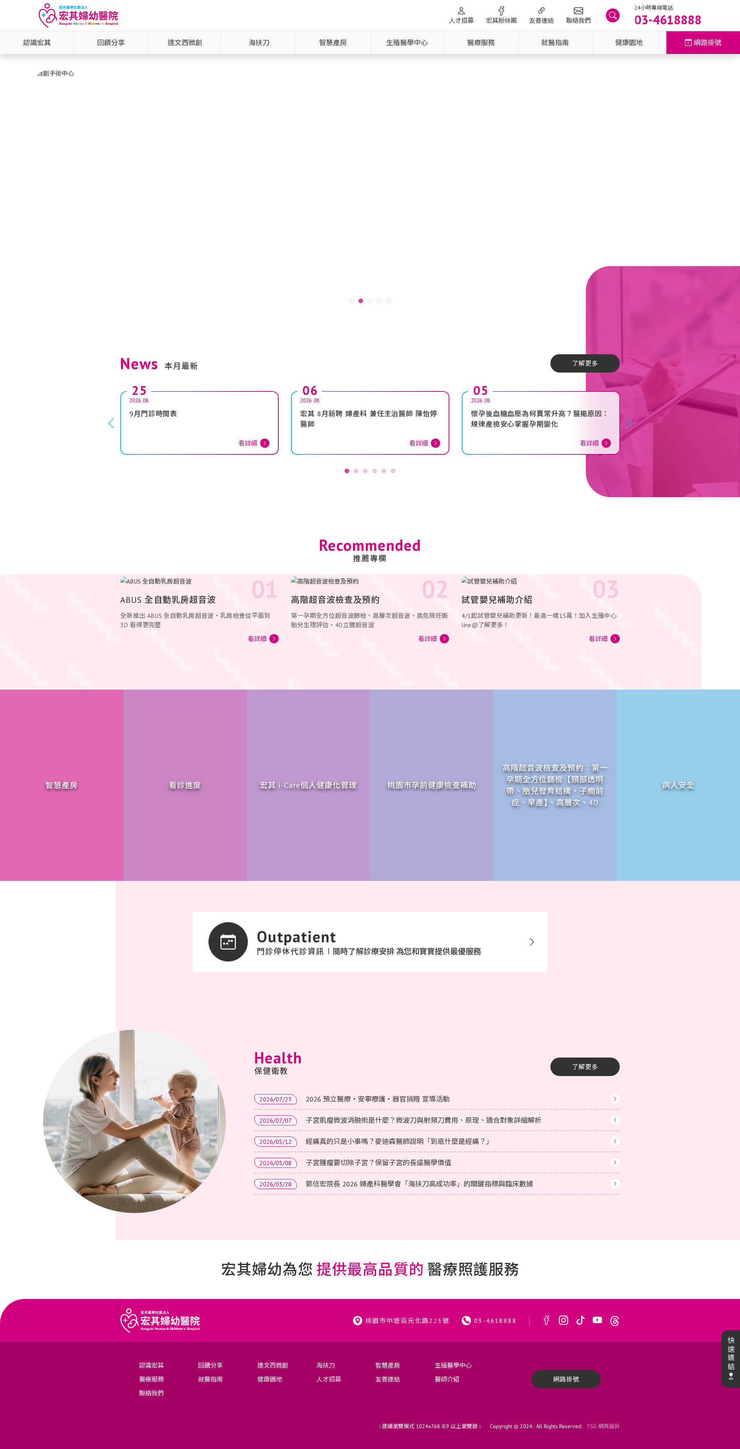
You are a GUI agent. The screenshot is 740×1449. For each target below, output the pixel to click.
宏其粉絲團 (501, 20)
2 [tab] (360, 301)
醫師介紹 (447, 1379)
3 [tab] (370, 301)
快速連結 (730, 1353)
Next (703, 192)
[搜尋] (613, 15)
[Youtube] (597, 1321)
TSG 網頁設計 (603, 1426)
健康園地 (629, 42)
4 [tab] (379, 301)
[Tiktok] (580, 1321)
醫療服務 (481, 42)
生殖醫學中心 (407, 42)
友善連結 (541, 20)
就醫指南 (555, 42)
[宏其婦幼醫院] (78, 15)
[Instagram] (563, 1321)
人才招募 (461, 20)
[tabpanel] (370, 192)
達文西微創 (185, 42)
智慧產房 (333, 42)
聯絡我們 (578, 20)
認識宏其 (37, 42)
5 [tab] (388, 301)
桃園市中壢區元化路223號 (407, 1320)
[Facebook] (546, 1321)
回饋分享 (111, 42)
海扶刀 (259, 42)
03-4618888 (495, 1320)
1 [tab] (351, 301)
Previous (37, 192)
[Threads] (615, 1321)
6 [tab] (393, 471)
